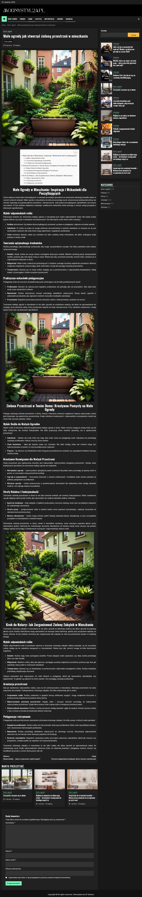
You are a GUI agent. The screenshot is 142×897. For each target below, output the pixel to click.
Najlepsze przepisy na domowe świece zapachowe (124, 116)
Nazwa (9, 851)
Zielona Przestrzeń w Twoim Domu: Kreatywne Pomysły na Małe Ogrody (50, 166)
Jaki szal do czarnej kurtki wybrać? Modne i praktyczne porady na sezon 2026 (123, 49)
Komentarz (10, 823)
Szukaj (103, 31)
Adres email (11, 860)
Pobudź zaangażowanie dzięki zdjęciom (124, 130)
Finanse (22, 19)
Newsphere (78, 894)
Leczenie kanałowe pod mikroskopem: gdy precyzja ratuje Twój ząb (123, 103)
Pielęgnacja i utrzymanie (34, 183)
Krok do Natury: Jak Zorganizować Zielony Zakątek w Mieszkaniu (48, 176)
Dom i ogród (12, 19)
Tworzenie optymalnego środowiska (38, 160)
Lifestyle (38, 19)
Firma (30, 19)
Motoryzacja (49, 19)
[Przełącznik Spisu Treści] (74, 152)
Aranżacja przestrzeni (33, 180)
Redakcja (69, 19)
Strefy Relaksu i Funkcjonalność (36, 173)
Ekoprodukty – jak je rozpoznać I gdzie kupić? (21, 757)
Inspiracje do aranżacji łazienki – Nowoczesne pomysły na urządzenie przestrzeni (82, 797)
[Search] (138, 19)
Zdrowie (60, 19)
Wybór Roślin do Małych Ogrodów (37, 168)
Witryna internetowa (13, 869)
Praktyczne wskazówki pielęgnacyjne (38, 163)
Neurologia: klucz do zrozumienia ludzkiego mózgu (125, 143)
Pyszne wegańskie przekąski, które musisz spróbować (73, 757)
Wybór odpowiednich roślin (35, 158)
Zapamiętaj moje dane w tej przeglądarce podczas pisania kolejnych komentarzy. (39, 878)
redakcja (17, 45)
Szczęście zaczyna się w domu (14, 795)
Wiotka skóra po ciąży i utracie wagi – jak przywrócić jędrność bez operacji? (124, 63)
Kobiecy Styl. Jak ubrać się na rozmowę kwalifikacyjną (124, 76)
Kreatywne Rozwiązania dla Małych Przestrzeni (42, 170)
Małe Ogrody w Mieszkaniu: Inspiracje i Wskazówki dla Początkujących (49, 156)
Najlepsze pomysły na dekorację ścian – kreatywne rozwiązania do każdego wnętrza (48, 797)
